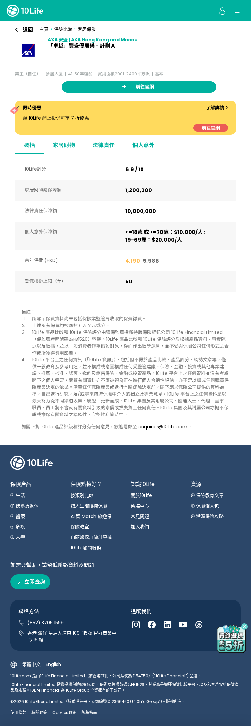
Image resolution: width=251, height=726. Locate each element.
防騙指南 (89, 712)
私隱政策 (39, 712)
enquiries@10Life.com (162, 426)
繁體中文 (31, 664)
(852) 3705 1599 (45, 622)
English (53, 664)
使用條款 (18, 712)
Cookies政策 (64, 712)
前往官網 (211, 128)
